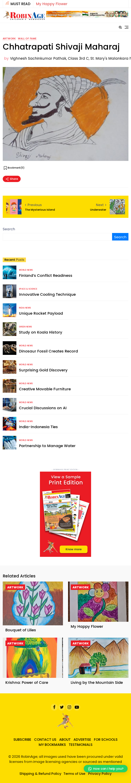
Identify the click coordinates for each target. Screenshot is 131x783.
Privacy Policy (100, 773)
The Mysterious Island (40, 209)
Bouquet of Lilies (20, 630)
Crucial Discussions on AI (43, 408)
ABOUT (65, 739)
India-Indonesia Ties (38, 427)
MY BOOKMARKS (52, 744)
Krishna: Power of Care (26, 682)
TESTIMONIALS (80, 744)
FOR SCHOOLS (106, 739)
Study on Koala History (40, 332)
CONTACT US (45, 739)
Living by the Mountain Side (97, 682)
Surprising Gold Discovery (43, 370)
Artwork (9, 38)
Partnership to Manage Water (47, 445)
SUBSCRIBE (22, 739)
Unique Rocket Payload (41, 313)
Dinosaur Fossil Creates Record (48, 351)
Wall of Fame (27, 38)
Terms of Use (74, 773)
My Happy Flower (51, 3)
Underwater (98, 209)
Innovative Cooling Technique (47, 294)
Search (9, 229)
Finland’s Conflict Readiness (45, 275)
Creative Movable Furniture (45, 389)
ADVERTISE (82, 739)
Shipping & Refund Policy (40, 773)
